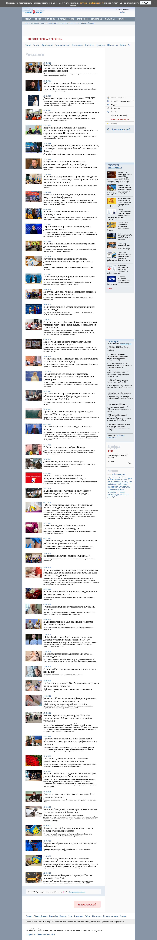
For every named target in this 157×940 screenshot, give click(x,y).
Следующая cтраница (77, 892)
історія (109, 474)
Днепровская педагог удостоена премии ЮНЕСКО (69, 98)
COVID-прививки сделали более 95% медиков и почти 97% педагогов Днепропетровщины (68, 506)
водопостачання (112, 477)
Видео (114, 105)
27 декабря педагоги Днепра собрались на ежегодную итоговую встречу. (70, 154)
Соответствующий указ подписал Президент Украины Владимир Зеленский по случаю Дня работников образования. (67, 835)
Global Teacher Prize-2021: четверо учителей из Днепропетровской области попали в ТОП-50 (67, 638)
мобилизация (123, 484)
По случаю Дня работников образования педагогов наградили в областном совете (69, 293)
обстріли (112, 486)
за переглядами (125, 344)
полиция (111, 492)
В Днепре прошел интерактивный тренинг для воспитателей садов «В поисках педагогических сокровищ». (69, 250)
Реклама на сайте (46, 934)
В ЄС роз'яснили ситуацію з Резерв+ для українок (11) (118, 381)
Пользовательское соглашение (64, 922)
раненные (124, 495)
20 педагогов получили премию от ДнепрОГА (66, 555)
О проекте (30, 934)
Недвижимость (52, 23)
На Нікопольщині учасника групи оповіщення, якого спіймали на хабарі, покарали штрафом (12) (118, 373)
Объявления (96, 19)
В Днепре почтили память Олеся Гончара (64, 447)
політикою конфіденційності (92, 3)
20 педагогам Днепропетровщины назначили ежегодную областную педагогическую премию (68, 859)
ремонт (109, 497)
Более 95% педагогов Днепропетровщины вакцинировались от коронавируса (64, 527)
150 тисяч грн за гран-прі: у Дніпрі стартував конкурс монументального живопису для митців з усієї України (119, 189)
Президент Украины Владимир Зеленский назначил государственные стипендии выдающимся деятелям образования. (69, 765)
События (89, 45)
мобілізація (112, 484)
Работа (87, 916)
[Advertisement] (80, 10)
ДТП (129, 479)
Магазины (110, 19)
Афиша (28, 19)
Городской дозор (87, 23)
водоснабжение (122, 477)
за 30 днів (120, 435)
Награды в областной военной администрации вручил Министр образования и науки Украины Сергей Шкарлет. (67, 283)
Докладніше (111, 437)
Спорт (123, 45)
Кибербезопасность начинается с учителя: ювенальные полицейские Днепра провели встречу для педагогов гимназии (69, 68)
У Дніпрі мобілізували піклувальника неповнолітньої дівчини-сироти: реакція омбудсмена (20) (118, 357)
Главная (29, 916)
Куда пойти (50, 19)
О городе (62, 19)
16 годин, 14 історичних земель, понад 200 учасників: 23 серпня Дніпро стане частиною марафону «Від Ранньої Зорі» (119, 177)
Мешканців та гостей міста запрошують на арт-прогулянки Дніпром (118, 226)
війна (115, 474)
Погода (114, 123)
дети (118, 479)
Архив (130, 463)
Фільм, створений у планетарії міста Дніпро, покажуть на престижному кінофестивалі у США (119, 202)
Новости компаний (119, 115)
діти (116, 479)
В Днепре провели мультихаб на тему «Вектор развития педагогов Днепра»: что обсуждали (67, 492)
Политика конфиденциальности (89, 922)
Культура (100, 45)
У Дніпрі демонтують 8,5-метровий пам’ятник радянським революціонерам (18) (119, 365)
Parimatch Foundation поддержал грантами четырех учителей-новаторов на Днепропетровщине (69, 774)
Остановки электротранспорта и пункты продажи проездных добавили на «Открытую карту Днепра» (119, 257)
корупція (128, 482)
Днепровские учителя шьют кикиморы (63, 461)
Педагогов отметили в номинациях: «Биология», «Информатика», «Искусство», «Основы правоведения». (68, 313)
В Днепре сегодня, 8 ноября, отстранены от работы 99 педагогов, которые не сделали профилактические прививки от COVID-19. (68, 547)
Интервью (115, 108)
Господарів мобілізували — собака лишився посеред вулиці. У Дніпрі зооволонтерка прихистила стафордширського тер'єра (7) (119, 407)
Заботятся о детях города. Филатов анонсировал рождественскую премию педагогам (68, 84)
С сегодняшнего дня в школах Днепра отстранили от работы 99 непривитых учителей (70, 542)
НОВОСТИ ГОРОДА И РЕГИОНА (44, 39)
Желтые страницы (32, 23)
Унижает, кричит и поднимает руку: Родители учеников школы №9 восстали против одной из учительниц (67, 718)
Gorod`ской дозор (118, 97)
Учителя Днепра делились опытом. (56, 496)
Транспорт (47, 45)
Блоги (76, 23)
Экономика (77, 45)
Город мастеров (66, 23)
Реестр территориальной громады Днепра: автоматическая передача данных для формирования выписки (119, 214)
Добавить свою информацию (113, 922)
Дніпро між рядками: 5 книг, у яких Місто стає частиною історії (124, 246)
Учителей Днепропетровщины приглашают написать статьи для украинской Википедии (70, 810)
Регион (36, 45)
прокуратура (113, 495)
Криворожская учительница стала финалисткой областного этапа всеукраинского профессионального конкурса (70, 741)
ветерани (121, 475)
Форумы (121, 19)
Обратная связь (32, 922)
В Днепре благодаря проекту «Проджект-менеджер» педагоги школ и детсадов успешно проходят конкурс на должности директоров (70, 179)
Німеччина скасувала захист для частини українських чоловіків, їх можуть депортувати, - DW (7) (119, 427)
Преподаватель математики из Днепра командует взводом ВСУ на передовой (68, 412)
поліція (120, 489)
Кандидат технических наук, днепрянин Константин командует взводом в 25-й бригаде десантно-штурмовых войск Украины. (71, 418)
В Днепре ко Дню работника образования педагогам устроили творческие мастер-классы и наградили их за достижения (70, 325)
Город (28, 45)
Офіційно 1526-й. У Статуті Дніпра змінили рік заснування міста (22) (118, 349)
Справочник (82, 19)
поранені (121, 492)
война (110, 479)
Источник (110, 461)
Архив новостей (87, 904)
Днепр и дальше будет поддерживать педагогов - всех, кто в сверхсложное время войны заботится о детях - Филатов (71, 148)
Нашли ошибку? (45, 922)
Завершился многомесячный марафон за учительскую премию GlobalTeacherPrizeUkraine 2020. (67, 850)
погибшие (111, 490)
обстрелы (125, 486)
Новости (38, 19)
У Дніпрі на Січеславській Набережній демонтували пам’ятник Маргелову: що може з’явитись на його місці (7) (119, 417)
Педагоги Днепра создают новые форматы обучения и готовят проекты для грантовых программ (71, 114)
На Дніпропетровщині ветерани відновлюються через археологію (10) (119, 387)
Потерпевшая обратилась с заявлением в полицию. (63, 675)
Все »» (109, 288)
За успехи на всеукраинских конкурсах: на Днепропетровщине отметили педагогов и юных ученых (68, 261)
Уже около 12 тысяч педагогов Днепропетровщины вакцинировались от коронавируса (69, 699)
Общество (112, 45)
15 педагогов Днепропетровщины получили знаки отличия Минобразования (69, 278)
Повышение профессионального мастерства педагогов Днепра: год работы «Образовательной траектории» (68, 376)
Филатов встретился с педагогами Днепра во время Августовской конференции (69, 196)
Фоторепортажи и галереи (122, 101)
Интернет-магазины (110, 916)
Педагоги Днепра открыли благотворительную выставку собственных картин (67, 343)
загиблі (110, 482)
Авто (42, 23)
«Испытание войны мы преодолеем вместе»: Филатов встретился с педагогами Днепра (70, 360)
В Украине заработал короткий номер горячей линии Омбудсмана (118, 280)
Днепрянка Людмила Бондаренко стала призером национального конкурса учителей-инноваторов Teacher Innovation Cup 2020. (68, 882)
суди (114, 497)
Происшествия (62, 45)
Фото (71, 19)
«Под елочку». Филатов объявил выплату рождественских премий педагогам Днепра (65, 163)
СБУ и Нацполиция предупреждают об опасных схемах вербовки (125, 236)
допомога (123, 479)
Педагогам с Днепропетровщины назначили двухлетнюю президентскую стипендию (65, 759)
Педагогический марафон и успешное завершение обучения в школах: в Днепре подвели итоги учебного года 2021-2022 (68, 396)
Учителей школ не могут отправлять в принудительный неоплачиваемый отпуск (64, 477)
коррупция (118, 482)
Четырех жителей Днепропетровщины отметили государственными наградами (68, 829)
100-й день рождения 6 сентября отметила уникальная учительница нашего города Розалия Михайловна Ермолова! (69, 613)
